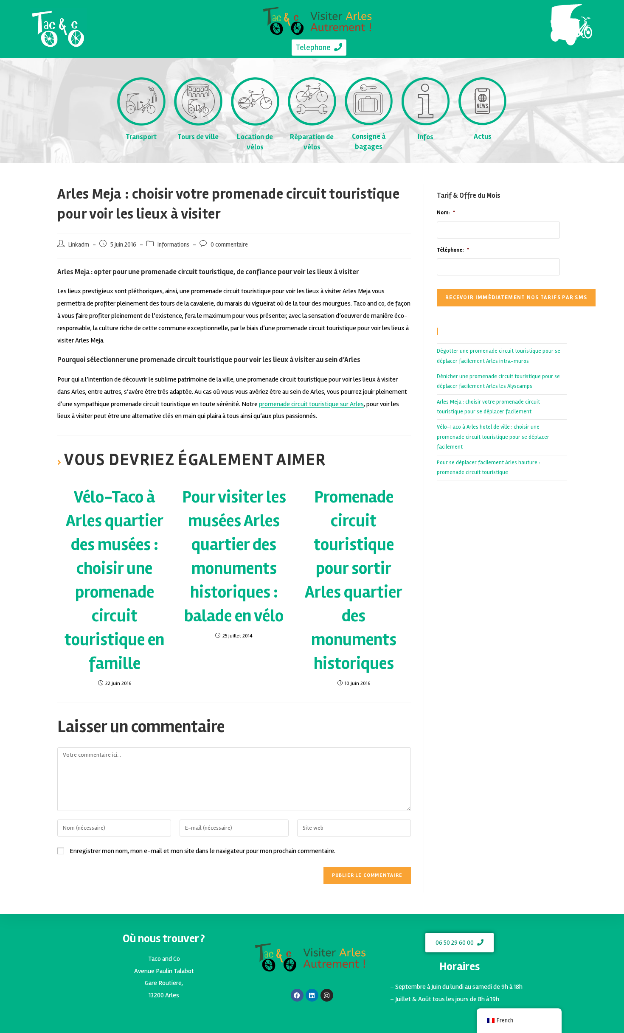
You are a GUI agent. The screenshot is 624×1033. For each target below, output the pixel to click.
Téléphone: (453, 250)
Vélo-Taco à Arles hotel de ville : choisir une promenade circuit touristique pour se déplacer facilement (493, 437)
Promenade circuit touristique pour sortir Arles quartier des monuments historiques (353, 580)
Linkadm (78, 244)
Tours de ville (198, 136)
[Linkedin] (312, 995)
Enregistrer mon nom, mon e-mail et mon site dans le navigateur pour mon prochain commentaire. (202, 851)
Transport (141, 136)
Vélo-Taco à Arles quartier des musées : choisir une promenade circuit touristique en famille (114, 580)
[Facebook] (297, 995)
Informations (173, 244)
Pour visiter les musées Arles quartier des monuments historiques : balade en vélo (234, 556)
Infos (425, 136)
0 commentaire (229, 244)
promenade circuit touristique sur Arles (311, 404)
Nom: (446, 212)
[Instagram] (326, 995)
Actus (483, 136)
